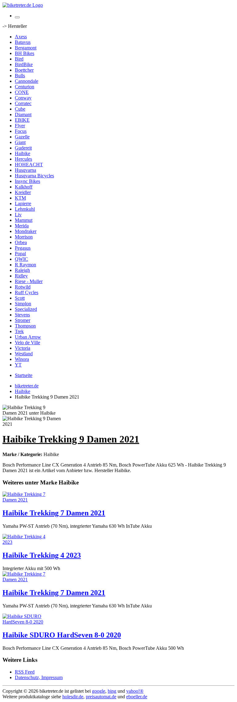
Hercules (23, 159)
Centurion (24, 86)
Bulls (20, 75)
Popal (20, 253)
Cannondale (26, 81)
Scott (20, 298)
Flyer (20, 125)
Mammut (23, 220)
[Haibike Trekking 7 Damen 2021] (27, 499)
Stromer (22, 320)
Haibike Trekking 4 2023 (41, 555)
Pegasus (23, 248)
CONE (22, 92)
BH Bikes (24, 53)
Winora (22, 359)
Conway (23, 97)
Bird (19, 58)
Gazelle (22, 136)
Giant (20, 142)
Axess (21, 36)
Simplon (23, 303)
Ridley (21, 275)
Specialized (26, 309)
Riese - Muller (29, 281)
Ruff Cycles (26, 292)
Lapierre (23, 203)
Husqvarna (25, 170)
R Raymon (25, 264)
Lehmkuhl (25, 209)
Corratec (23, 103)
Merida (22, 225)
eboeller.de (136, 696)
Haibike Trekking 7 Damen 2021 (53, 513)
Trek (19, 331)
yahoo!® (134, 691)
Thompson (25, 325)
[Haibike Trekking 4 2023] (27, 542)
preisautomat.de (101, 696)
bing (112, 691)
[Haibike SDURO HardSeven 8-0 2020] (27, 621)
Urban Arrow (28, 337)
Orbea (21, 242)
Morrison (24, 236)
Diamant (23, 114)
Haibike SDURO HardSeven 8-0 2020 (61, 635)
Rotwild (23, 287)
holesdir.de (72, 696)
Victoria (22, 348)
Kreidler (23, 192)
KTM (20, 198)
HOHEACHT (29, 164)
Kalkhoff (23, 186)
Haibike (22, 153)
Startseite (23, 375)
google (98, 691)
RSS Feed (25, 672)
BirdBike (24, 64)
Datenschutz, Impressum (39, 677)
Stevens (22, 314)
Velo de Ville (27, 342)
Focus (21, 131)
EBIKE (22, 120)
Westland (24, 353)
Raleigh (22, 270)
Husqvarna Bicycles (34, 175)
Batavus (23, 42)
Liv (18, 214)
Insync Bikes (27, 181)
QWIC (21, 259)
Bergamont (25, 47)
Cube (20, 109)
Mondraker (25, 231)
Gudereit (23, 147)
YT (18, 364)
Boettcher (24, 70)
